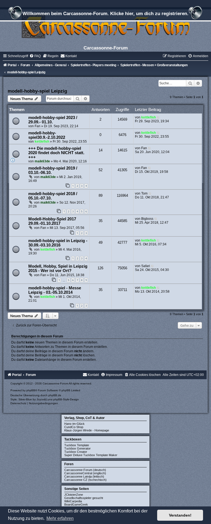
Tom (144, 193)
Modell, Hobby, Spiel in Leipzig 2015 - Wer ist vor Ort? (57, 268)
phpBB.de (54, 395)
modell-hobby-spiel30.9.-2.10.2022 (46, 135)
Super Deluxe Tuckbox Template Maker (90, 455)
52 (100, 170)
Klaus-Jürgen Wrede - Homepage (86, 430)
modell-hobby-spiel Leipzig (37, 90)
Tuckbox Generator (77, 448)
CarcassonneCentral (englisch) (85, 473)
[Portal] (105, 26)
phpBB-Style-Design (66, 399)
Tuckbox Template (76, 445)
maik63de (42, 161)
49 (100, 242)
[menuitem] (35, 56)
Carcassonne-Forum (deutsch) (85, 470)
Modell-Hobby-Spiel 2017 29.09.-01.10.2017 (52, 221)
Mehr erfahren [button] (60, 518)
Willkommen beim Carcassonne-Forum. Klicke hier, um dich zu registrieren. (105, 13)
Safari (145, 266)
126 (100, 268)
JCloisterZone (73, 494)
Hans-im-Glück (74, 423)
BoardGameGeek (76, 504)
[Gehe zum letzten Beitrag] (158, 117)
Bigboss (147, 219)
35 (100, 221)
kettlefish (148, 117)
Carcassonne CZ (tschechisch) (85, 479)
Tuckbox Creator (75, 451)
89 (100, 195)
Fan (37, 126)
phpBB (30, 390)
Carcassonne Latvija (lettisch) (84, 476)
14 (100, 150)
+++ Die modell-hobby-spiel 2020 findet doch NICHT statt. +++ (56, 152)
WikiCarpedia (73, 501)
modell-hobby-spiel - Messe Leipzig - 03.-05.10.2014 (54, 290)
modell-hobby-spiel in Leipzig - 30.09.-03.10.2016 (57, 243)
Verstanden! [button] (180, 515)
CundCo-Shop (73, 427)
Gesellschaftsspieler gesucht (83, 498)
